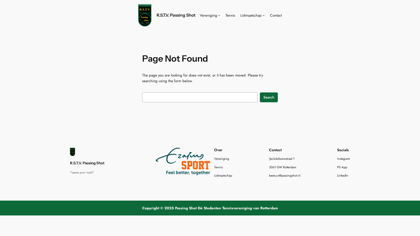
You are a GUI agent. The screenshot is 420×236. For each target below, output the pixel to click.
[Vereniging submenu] (219, 15)
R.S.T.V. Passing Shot (176, 15)
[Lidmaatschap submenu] (263, 15)
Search (268, 97)
